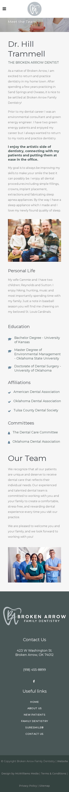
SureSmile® (34, 727)
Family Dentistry (34, 721)
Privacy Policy (28, 785)
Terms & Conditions (53, 773)
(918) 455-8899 (34, 670)
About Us (34, 708)
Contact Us (34, 733)
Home (34, 702)
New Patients (34, 714)
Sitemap (44, 785)
